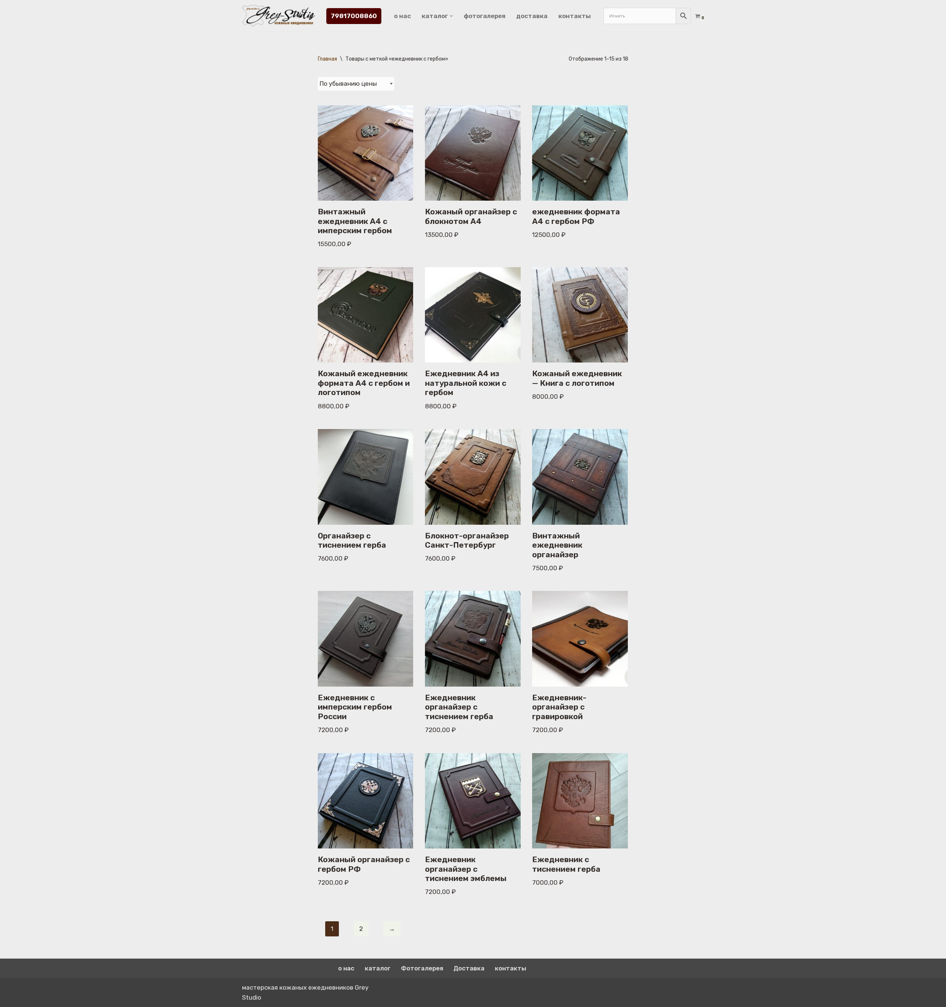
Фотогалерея (485, 16)
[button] (451, 16)
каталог (378, 968)
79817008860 (354, 16)
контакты (574, 16)
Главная (327, 59)
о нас (402, 16)
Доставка (532, 16)
